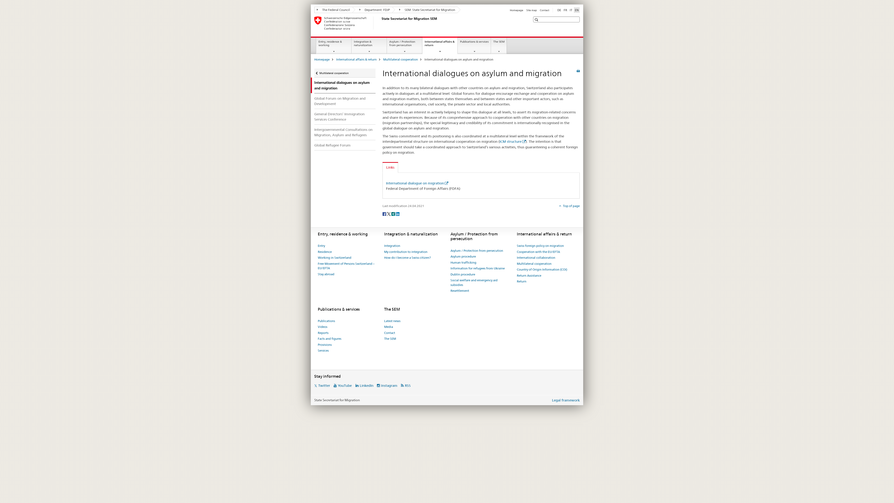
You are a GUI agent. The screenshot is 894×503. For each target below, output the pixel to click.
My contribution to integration (405, 252)
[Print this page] (578, 71)
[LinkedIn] (398, 213)
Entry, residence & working (330, 43)
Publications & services (474, 41)
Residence (325, 252)
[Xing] (393, 213)
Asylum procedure (463, 256)
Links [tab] (390, 167)
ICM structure (511, 141)
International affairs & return (440, 45)
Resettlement (459, 290)
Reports (323, 333)
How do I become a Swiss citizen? (407, 257)
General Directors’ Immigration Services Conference (339, 117)
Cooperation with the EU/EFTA (538, 252)
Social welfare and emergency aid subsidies (474, 282)
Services (323, 350)
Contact (544, 10)
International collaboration (536, 257)
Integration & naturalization (363, 43)
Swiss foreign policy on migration (540, 246)
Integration (392, 246)
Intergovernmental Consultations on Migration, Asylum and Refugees (343, 132)
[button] (537, 20)
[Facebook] (385, 213)
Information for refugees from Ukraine (477, 268)
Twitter (324, 385)
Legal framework (566, 400)
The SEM (499, 41)
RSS (408, 385)
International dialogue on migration (415, 183)
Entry (321, 246)
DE (559, 10)
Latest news (392, 321)
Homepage (516, 10)
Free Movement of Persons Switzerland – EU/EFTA (346, 266)
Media (388, 327)
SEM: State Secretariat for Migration (429, 10)
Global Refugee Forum (332, 145)
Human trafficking (463, 262)
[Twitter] (389, 213)
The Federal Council (336, 10)
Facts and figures (329, 338)
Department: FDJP (377, 10)
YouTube (345, 385)
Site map (531, 10)
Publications (326, 321)
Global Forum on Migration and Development (340, 101)
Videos (322, 327)
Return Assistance (529, 275)
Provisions (325, 345)
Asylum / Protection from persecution (402, 43)
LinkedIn (366, 385)
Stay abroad (326, 274)
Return (521, 281)
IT (571, 10)
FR (565, 10)
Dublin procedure (462, 274)
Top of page (571, 206)
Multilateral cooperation (400, 59)
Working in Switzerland (334, 257)
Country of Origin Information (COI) (542, 269)
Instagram (389, 385)
